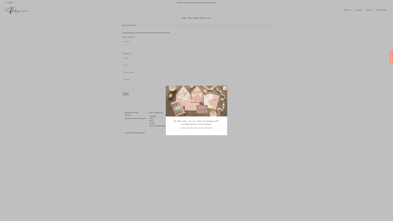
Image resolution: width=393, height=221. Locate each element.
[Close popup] (225, 88)
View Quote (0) (391, 57)
